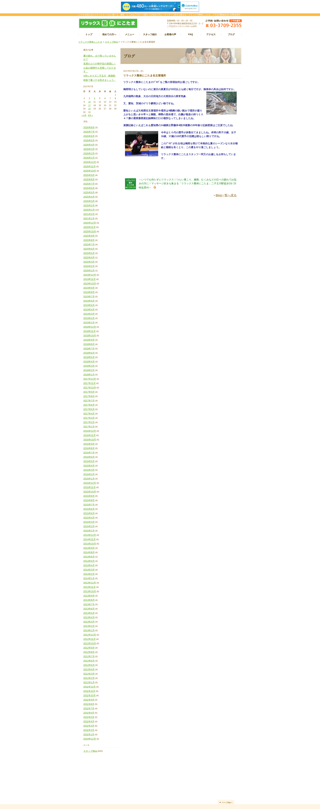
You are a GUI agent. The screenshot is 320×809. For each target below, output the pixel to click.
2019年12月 (89, 275)
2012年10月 (89, 643)
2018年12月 (89, 327)
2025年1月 (89, 209)
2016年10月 (89, 439)
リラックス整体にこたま (90, 42)
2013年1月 (89, 630)
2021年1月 (89, 218)
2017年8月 (89, 396)
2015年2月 (89, 526)
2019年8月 (89, 292)
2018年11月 (89, 331)
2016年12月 (89, 431)
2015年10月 (89, 491)
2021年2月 (89, 214)
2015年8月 (89, 500)
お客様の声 (170, 34)
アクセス (211, 34)
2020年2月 (89, 266)
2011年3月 (88, 725)
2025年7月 (89, 183)
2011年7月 (88, 708)
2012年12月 (89, 634)
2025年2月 (89, 205)
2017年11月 (89, 383)
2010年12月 (89, 738)
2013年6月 (89, 608)
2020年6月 (89, 248)
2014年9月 (89, 548)
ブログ (231, 34)
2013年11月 (89, 587)
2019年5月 (89, 305)
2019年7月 (89, 296)
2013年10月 (89, 591)
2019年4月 (89, 309)
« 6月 (84, 115)
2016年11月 (89, 435)
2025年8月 (89, 179)
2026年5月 (89, 140)
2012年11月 (89, 639)
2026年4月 (89, 144)
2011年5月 (88, 717)
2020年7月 (89, 244)
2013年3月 (89, 621)
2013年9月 (89, 595)
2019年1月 (89, 322)
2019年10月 (89, 283)
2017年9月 (89, 392)
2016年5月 (89, 461)
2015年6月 (89, 509)
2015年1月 (89, 530)
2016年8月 (89, 448)
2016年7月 (89, 452)
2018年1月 (89, 374)
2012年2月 (89, 678)
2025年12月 (89, 162)
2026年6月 (89, 136)
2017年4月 (89, 413)
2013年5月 (89, 613)
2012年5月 (89, 665)
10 (89, 102)
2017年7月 (89, 400)
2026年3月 (89, 149)
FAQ (190, 34)
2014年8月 (89, 552)
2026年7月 (89, 131)
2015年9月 (89, 496)
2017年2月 (89, 422)
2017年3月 (89, 418)
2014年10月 (89, 543)
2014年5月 (89, 561)
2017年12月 (89, 379)
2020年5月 (89, 253)
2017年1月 (89, 426)
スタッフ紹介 (150, 34)
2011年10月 (89, 695)
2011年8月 (88, 704)
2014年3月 (89, 569)
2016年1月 (89, 478)
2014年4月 (89, 565)
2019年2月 (89, 318)
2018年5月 (89, 357)
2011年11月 (89, 691)
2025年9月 (89, 175)
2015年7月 (89, 504)
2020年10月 (89, 231)
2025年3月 (89, 201)
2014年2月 (89, 574)
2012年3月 (89, 673)
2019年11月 (89, 279)
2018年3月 (89, 366)
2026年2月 (89, 153)
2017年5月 (89, 409)
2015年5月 (89, 513)
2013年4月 (89, 617)
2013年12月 (89, 582)
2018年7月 (89, 348)
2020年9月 (89, 235)
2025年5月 (89, 192)
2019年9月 (89, 288)
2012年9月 (89, 647)
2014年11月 (89, 539)
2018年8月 (89, 344)
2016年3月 (89, 470)
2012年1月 (89, 682)
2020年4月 (89, 257)
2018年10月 (89, 335)
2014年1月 (89, 578)
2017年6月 (89, 405)
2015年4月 (89, 517)
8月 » (90, 115)
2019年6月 (89, 301)
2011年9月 (88, 699)
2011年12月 (89, 686)
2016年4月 (89, 465)
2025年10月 (89, 170)
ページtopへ (227, 802)
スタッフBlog (111, 42)
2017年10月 (89, 387)
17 (89, 105)
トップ (88, 34)
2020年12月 (89, 222)
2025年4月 (89, 196)
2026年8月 (89, 127)
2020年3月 (89, 261)
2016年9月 (89, 444)
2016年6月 (89, 457)
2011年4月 (88, 721)
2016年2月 (89, 474)
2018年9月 (89, 340)
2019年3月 (89, 314)
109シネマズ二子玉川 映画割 (99, 75)
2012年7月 (89, 656)
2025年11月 (89, 166)
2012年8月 (89, 652)
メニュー (129, 34)
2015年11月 (89, 487)
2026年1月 (89, 157)
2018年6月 (89, 353)
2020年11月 (89, 227)
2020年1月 (89, 270)
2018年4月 (89, 361)
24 (89, 109)
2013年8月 (89, 600)
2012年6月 (89, 660)
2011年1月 (88, 734)
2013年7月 (89, 604)
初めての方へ (109, 34)
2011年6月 (88, 712)
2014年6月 (89, 556)
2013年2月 (89, 626)
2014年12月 (89, 535)
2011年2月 (88, 730)
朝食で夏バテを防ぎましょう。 (99, 80)
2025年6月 (89, 188)
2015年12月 (89, 483)
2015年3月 (89, 522)
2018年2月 (89, 370)
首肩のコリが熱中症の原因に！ (99, 63)
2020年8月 (89, 240)
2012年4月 (89, 669)
